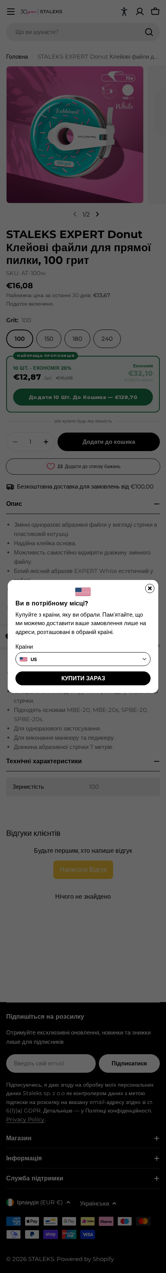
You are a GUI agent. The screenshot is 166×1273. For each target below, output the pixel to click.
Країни (24, 646)
